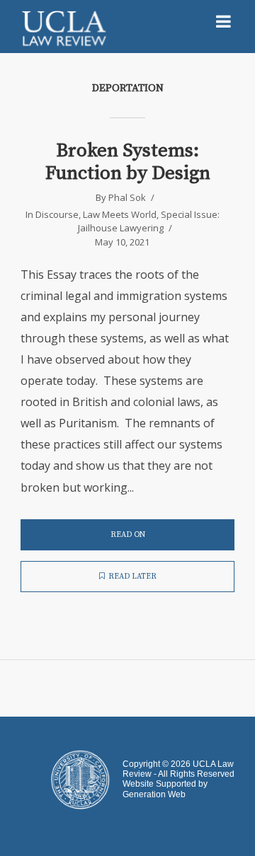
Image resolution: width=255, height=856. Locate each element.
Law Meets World (120, 214)
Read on (127, 535)
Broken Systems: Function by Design (127, 162)
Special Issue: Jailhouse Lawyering (149, 221)
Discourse (57, 214)
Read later (132, 577)
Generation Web (154, 794)
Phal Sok (127, 197)
